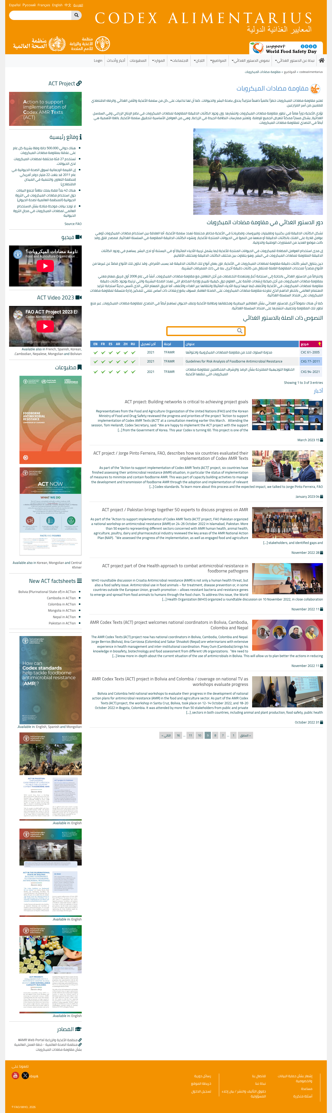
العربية (78, 5)
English (41, 726)
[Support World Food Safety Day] (286, 47)
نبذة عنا (260, 1083)
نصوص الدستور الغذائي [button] (251, 60)
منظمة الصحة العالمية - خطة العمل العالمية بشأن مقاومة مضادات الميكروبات (48, 1046)
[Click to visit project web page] (45, 108)
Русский (29, 5)
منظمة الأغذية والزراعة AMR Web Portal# (48, 1040)
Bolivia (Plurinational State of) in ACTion (47, 592)
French (51, 349)
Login (98, 60)
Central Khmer (76, 564)
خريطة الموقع (201, 1083)
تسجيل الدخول (201, 1091)
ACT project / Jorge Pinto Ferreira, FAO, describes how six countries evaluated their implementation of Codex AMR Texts (170, 455)
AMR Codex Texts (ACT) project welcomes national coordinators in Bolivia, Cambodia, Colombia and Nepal (169, 625)
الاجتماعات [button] (180, 60)
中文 (68, 5)
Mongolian (55, 354)
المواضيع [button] (219, 60)
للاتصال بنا (259, 1076)
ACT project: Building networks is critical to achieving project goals (186, 402)
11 (190, 735)
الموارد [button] (159, 60)
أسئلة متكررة (302, 1096)
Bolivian (76, 354)
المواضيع (290, 72)
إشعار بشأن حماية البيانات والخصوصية (295, 1078)
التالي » (166, 735)
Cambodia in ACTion (61, 598)
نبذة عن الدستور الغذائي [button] (295, 60)
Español (14, 5)
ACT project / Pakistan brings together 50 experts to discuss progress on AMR (175, 510)
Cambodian (23, 354)
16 (178, 735)
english (57, 5)
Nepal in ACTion (64, 617)
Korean (76, 349)
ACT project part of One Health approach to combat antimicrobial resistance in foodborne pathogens (175, 568)
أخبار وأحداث (116, 60)
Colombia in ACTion (62, 604)
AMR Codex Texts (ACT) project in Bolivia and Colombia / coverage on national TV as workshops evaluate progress (170, 681)
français (44, 5)
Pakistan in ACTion (62, 623)
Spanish (63, 349)
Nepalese (39, 354)
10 (199, 735)
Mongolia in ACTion (62, 610)
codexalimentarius (311, 72)
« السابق (245, 735)
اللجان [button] (200, 60)
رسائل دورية (202, 1076)
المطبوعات (138, 60)
